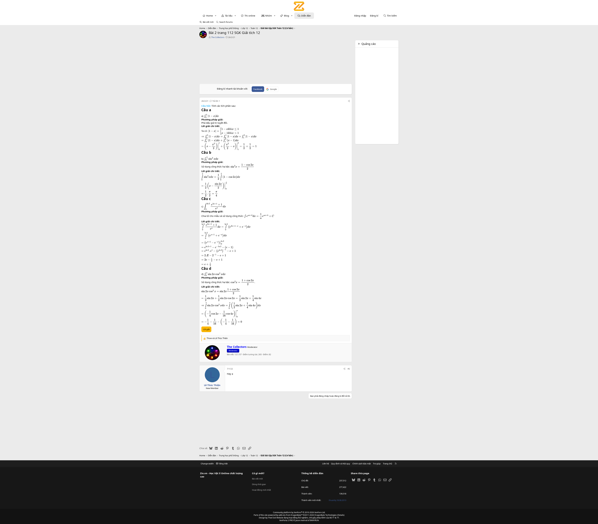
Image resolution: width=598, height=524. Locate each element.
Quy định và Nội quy (340, 463)
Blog (286, 15)
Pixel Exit (272, 517)
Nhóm (268, 15)
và (217, 338)
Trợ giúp (377, 463)
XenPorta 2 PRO (286, 520)
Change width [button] (207, 463)
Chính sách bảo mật (361, 463)
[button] (215, 15)
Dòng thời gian (259, 484)
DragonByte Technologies (325, 515)
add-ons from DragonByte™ (291, 515)
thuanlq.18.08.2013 (337, 500)
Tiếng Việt (223, 463)
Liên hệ (325, 463)
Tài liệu (228, 15)
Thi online (249, 15)
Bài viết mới (208, 22)
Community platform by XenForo (299, 512)
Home (209, 15)
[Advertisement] (275, 62)
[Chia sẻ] (349, 101)
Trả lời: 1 (216, 101)
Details (341, 515)
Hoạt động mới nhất (261, 489)
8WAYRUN (314, 520)
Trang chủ (387, 463)
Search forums (226, 22)
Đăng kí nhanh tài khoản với (232, 88)
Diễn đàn (306, 15)
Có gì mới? (258, 473)
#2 (349, 368)
